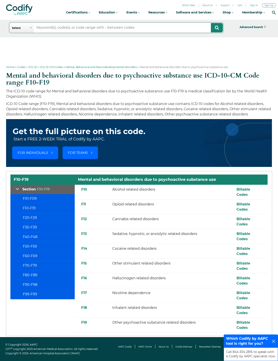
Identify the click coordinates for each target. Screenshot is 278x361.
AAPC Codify (125, 346)
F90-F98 (30, 285)
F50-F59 (30, 246)
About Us (207, 5)
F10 (84, 189)
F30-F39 (30, 227)
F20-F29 (30, 218)
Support (225, 5)
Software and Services (194, 12)
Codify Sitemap (183, 346)
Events (132, 12)
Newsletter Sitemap (210, 346)
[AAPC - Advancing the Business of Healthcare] (19, 9)
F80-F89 (30, 275)
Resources (156, 12)
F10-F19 (29, 208)
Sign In (254, 5)
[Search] (274, 12)
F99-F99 (30, 294)
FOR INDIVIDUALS (33, 153)
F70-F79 (30, 265)
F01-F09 (30, 198)
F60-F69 (30, 256)
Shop (227, 12)
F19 (84, 322)
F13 (84, 234)
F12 (84, 219)
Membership (252, 12)
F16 (84, 278)
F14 (84, 248)
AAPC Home (145, 346)
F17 (84, 293)
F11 (83, 204)
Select (16, 28)
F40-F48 (30, 237)
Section (36, 189)
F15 (84, 263)
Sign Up (269, 5)
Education (107, 12)
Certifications (77, 12)
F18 (84, 308)
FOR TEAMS (78, 153)
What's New (188, 5)
